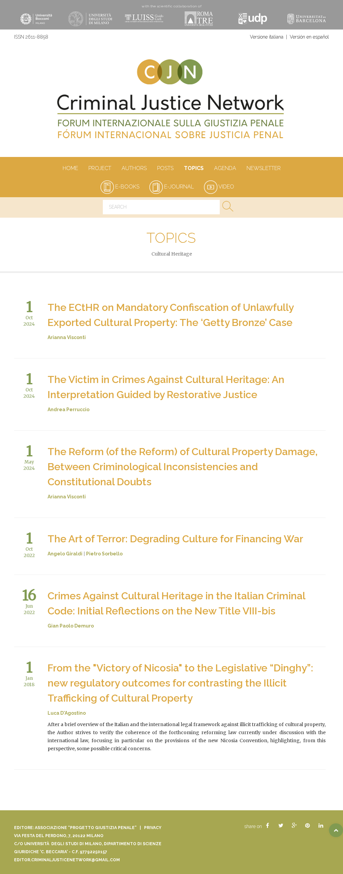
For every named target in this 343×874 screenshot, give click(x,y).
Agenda (225, 168)
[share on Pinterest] (307, 825)
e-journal (178, 186)
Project (99, 168)
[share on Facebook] (267, 825)
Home (70, 168)
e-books (126, 186)
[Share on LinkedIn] (321, 825)
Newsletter (264, 168)
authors (134, 168)
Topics (194, 168)
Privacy (152, 827)
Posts (165, 168)
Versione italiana (266, 37)
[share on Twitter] (280, 825)
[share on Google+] (294, 825)
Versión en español (309, 37)
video (225, 186)
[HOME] (171, 102)
